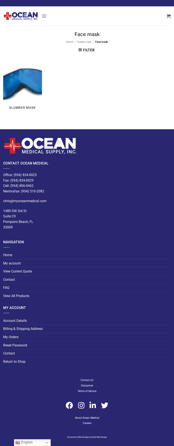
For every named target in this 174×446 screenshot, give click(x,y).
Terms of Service (87, 391)
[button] (44, 16)
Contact (9, 280)
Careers (87, 423)
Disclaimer (87, 385)
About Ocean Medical (87, 417)
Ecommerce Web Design (77, 437)
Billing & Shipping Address (23, 329)
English (26, 442)
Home (69, 41)
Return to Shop (14, 362)
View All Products (16, 296)
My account (12, 263)
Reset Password (15, 345)
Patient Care (84, 41)
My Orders (10, 337)
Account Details (15, 321)
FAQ (6, 288)
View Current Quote (17, 271)
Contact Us (87, 380)
